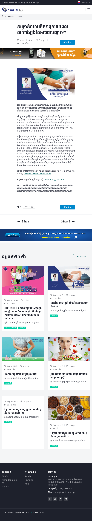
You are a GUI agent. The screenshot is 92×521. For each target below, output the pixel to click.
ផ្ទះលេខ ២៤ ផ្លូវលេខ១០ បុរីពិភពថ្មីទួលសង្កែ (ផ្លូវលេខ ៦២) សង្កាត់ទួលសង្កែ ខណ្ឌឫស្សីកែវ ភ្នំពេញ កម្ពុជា (65, 482)
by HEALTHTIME (38, 513)
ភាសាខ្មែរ (84, 2)
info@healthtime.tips (65, 492)
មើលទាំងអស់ (81, 256)
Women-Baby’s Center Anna (37, 174)
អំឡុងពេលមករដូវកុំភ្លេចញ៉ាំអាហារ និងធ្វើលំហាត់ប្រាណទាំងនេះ (68, 434)
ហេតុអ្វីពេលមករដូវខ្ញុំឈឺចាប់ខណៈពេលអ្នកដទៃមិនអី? (69, 304)
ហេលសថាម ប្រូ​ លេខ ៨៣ (54, 179)
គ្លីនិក (27, 484)
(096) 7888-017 (65, 488)
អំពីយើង (5, 476)
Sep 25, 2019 (26, 40)
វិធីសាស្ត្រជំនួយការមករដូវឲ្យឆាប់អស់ (20, 374)
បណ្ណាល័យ (29, 480)
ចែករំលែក (68, 42)
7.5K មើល (24, 43)
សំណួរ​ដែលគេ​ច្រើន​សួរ (9, 482)
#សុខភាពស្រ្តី (29, 207)
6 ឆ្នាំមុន (41, 40)
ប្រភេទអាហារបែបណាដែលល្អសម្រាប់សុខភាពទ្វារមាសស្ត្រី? (69, 375)
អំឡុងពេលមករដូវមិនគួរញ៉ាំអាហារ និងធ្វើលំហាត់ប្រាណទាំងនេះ (22, 411)
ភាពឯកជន (6, 486)
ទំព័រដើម (28, 476)
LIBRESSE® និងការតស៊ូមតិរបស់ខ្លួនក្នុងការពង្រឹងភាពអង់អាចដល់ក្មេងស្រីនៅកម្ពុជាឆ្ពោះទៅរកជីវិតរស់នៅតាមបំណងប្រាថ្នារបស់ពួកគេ (23, 313)
